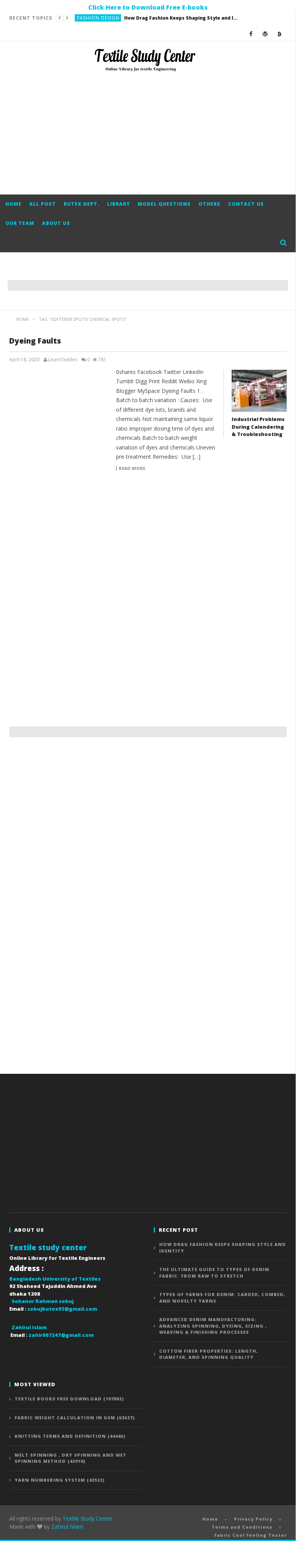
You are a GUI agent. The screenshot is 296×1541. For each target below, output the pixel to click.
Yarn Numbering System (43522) (60, 1480)
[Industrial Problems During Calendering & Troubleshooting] (259, 391)
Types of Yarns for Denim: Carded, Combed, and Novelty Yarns (222, 1297)
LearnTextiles (62, 360)
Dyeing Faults (35, 341)
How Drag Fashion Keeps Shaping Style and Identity (222, 1247)
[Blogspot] (279, 34)
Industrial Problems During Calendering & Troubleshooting (258, 427)
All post (42, 204)
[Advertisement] (148, 133)
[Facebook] (251, 34)
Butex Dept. (81, 204)
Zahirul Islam (67, 1526)
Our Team (19, 223)
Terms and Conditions (242, 1527)
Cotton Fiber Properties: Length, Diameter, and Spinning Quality (208, 1354)
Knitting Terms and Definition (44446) (70, 1436)
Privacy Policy (253, 1519)
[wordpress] (265, 34)
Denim (85, 18)
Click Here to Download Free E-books (148, 7)
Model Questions (164, 204)
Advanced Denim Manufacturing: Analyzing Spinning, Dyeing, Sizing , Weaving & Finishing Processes (213, 1325)
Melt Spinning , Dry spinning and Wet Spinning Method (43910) (70, 1458)
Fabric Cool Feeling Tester (250, 1535)
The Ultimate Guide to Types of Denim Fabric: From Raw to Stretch (156, 18)
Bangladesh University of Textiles (55, 1278)
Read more (132, 468)
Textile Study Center (87, 1518)
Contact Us (246, 204)
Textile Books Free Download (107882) (69, 1399)
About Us (56, 223)
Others (209, 204)
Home (13, 204)
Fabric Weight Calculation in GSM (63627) (75, 1417)
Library (118, 204)
